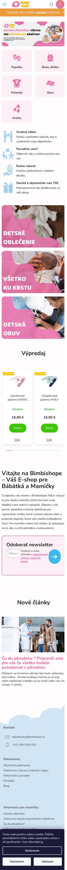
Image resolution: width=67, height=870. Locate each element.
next (63, 387)
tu (42, 842)
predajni (41, 12)
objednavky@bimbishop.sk (28, 737)
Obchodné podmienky (16, 765)
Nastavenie (32, 851)
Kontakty (8, 781)
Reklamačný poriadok (16, 776)
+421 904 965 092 (24, 745)
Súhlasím (48, 861)
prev (3, 387)
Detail (17, 428)
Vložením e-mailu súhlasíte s (34, 556)
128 (49, 440)
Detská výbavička (14, 814)
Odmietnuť (17, 861)
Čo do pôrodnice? (14, 824)
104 (17, 440)
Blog (6, 786)
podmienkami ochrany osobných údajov (34, 558)
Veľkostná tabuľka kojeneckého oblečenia (28, 819)
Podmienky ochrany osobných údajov (26, 770)
